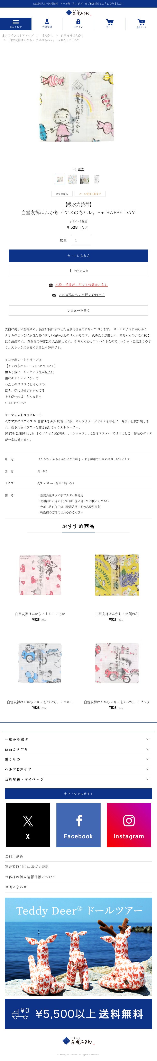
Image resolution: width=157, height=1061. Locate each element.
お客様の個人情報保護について (30, 876)
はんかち (47, 35)
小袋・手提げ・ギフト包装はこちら (81, 284)
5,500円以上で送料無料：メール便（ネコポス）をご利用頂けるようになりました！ (78, 4)
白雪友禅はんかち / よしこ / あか (40, 613)
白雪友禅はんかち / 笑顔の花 (116, 613)
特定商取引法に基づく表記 (27, 866)
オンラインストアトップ (18, 35)
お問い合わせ (16, 887)
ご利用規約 (14, 856)
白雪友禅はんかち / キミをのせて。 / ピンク (117, 701)
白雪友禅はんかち (72, 35)
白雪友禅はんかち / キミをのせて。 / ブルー (40, 701)
